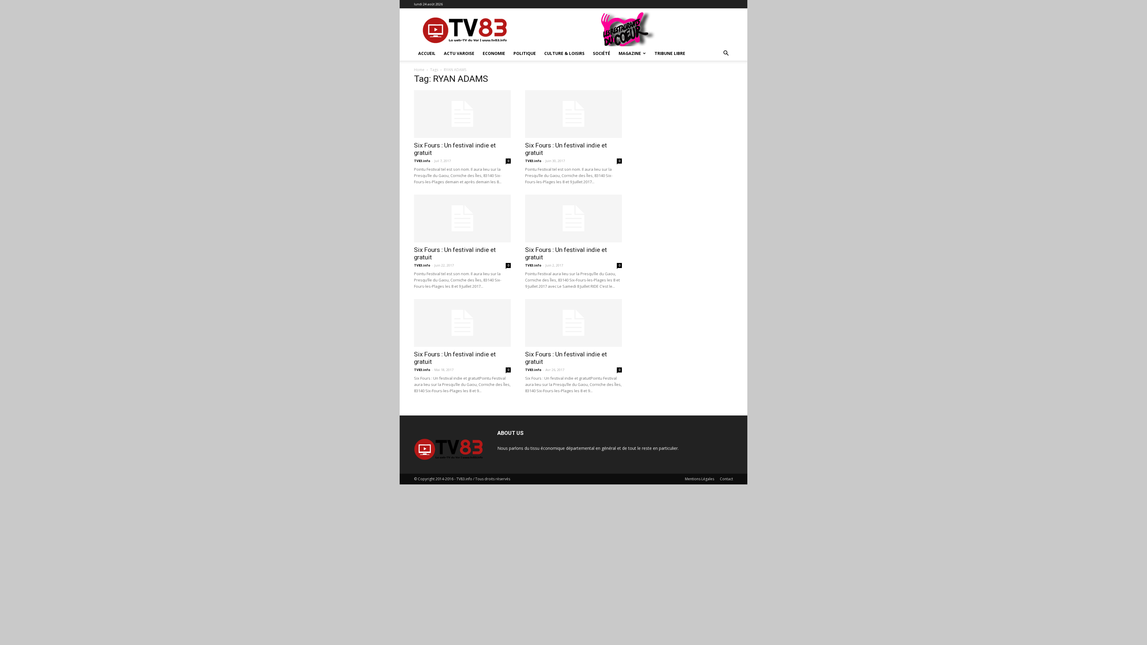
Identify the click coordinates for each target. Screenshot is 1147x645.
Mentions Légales (699, 478)
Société (601, 53)
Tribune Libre (669, 53)
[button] (726, 54)
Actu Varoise (459, 53)
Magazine (630, 53)
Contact (726, 478)
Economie (494, 53)
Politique (524, 53)
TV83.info (422, 160)
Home (419, 69)
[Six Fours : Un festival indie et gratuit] (462, 114)
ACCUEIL (427, 53)
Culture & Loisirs (564, 53)
